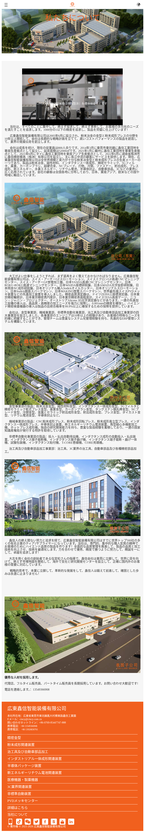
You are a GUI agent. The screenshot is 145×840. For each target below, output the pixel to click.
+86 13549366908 (29, 726)
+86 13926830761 (29, 729)
